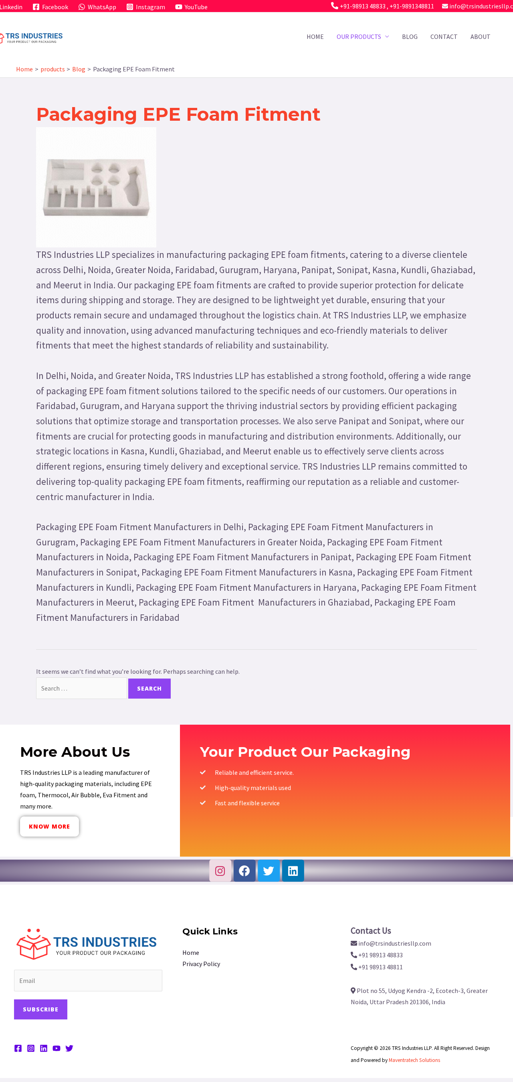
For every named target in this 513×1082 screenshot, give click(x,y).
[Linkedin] (293, 871)
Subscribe (41, 1009)
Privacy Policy (201, 964)
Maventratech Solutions (414, 1060)
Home (315, 36)
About (481, 36)
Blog (410, 36)
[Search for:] (82, 688)
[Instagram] (220, 871)
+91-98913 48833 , (365, 6)
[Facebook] (244, 871)
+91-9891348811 (412, 6)
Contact (444, 36)
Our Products (359, 36)
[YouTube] (57, 1048)
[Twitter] (269, 871)
